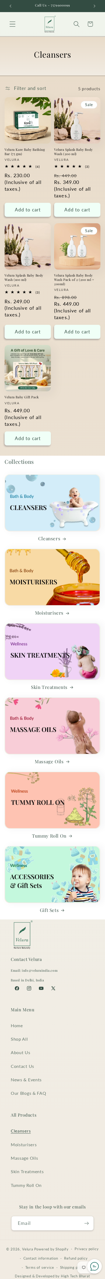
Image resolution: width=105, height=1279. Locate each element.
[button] (12, 24)
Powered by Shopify (51, 1249)
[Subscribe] (86, 1223)
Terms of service (39, 1268)
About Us (20, 1052)
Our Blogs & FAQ (28, 1093)
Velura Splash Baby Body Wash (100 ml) (24, 277)
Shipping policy (73, 1268)
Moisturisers (49, 613)
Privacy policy (87, 1249)
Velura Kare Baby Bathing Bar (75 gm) (25, 152)
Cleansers (49, 538)
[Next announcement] (94, 6)
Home (17, 1025)
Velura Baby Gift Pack (22, 397)
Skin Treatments (49, 687)
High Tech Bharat (75, 1276)
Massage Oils (49, 761)
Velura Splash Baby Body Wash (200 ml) (73, 152)
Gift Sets (49, 910)
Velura (27, 1249)
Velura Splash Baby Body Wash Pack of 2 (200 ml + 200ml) (74, 279)
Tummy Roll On (49, 836)
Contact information (40, 1258)
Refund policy (76, 1258)
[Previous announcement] (10, 6)
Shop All (19, 1038)
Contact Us (22, 1066)
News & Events (26, 1079)
